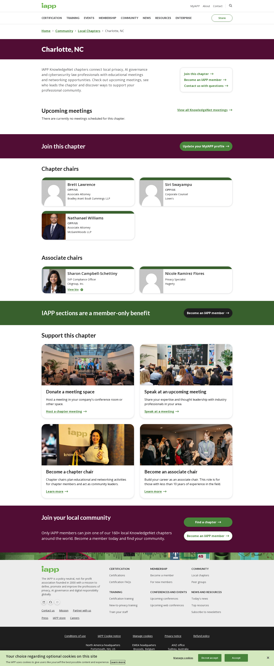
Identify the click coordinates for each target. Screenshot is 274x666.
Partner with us (82, 610)
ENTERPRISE (184, 18)
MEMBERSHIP (107, 18)
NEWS (147, 18)
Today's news (199, 598)
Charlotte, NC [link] (114, 31)
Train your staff (118, 612)
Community (64, 31)
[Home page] (50, 569)
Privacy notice (173, 636)
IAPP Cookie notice (109, 636)
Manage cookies (183, 657)
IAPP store (59, 618)
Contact (218, 6)
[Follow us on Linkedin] (44, 602)
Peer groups (198, 582)
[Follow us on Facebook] (50, 602)
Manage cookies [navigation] (143, 636)
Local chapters (200, 575)
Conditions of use (75, 636)
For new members (161, 582)
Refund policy (201, 636)
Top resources (200, 605)
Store (222, 18)
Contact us (48, 610)
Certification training (121, 598)
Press (45, 618)
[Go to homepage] (49, 6)
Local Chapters (89, 31)
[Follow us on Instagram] (57, 602)
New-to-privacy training (123, 605)
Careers (74, 618)
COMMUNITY (129, 18)
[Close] (268, 658)
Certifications (117, 575)
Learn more (118, 662)
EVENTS (89, 18)
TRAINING (72, 18)
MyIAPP (195, 6)
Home (46, 31)
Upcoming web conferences (167, 605)
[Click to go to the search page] (230, 5)
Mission (63, 610)
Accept (236, 657)
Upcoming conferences (164, 598)
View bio (73, 289)
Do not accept (209, 657)
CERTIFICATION (52, 18)
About (206, 6)
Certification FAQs (120, 582)
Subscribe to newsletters (206, 612)
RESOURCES (163, 18)
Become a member (162, 575)
